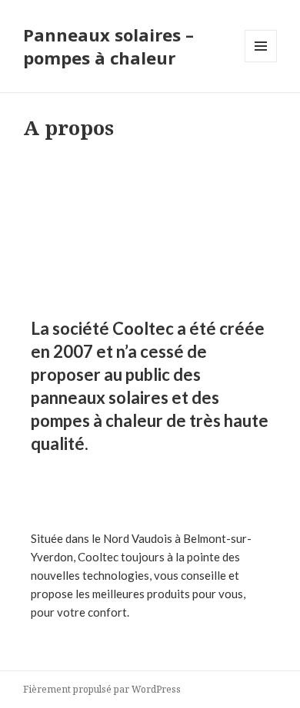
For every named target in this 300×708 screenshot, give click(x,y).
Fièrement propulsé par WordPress (102, 689)
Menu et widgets (261, 61)
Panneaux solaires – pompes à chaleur (108, 46)
